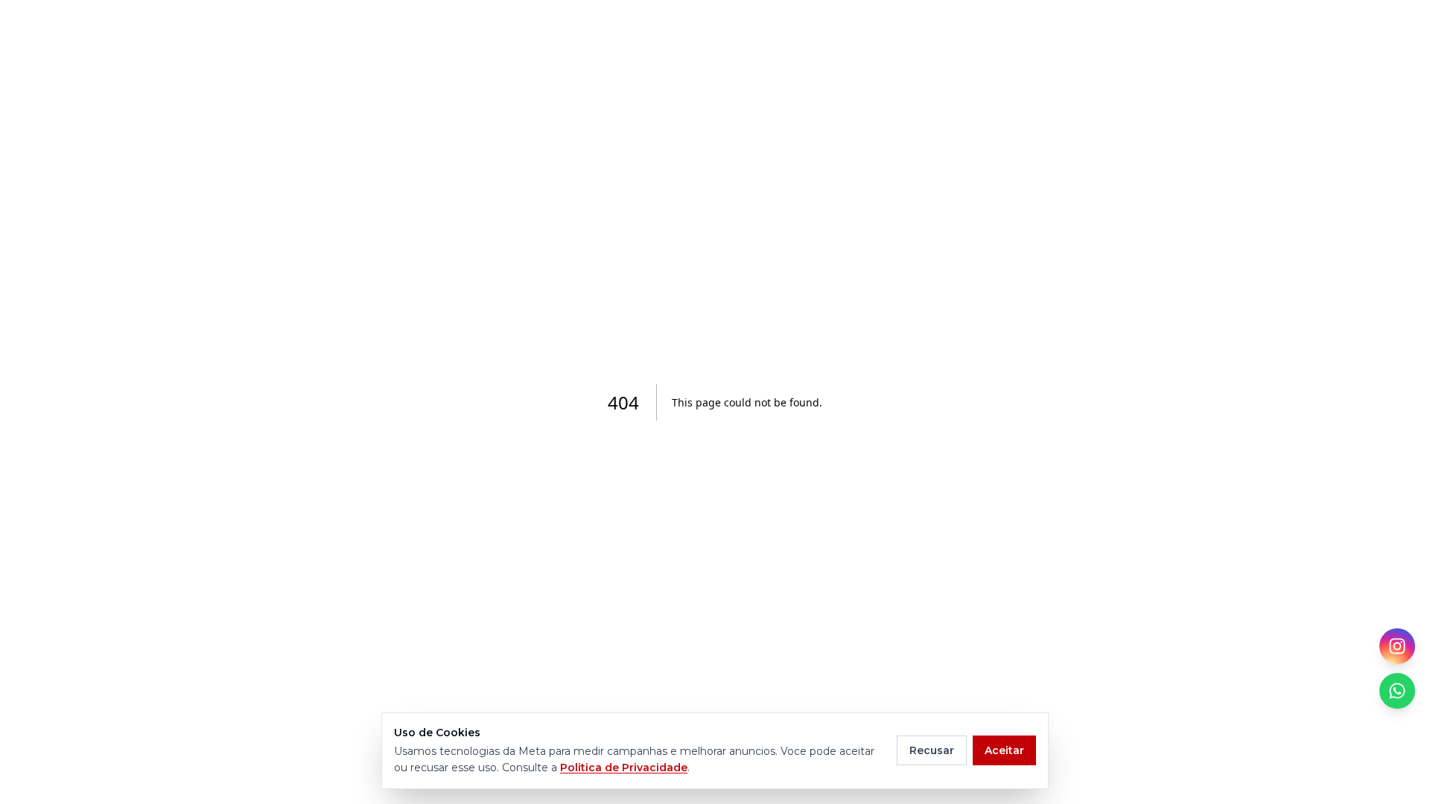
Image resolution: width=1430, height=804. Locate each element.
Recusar (931, 750)
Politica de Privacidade (623, 767)
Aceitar (1004, 750)
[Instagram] (1397, 646)
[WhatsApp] (1397, 691)
